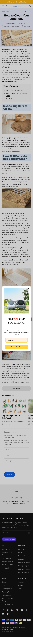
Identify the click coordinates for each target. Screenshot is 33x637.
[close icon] (28, 288)
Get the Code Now (16, 347)
